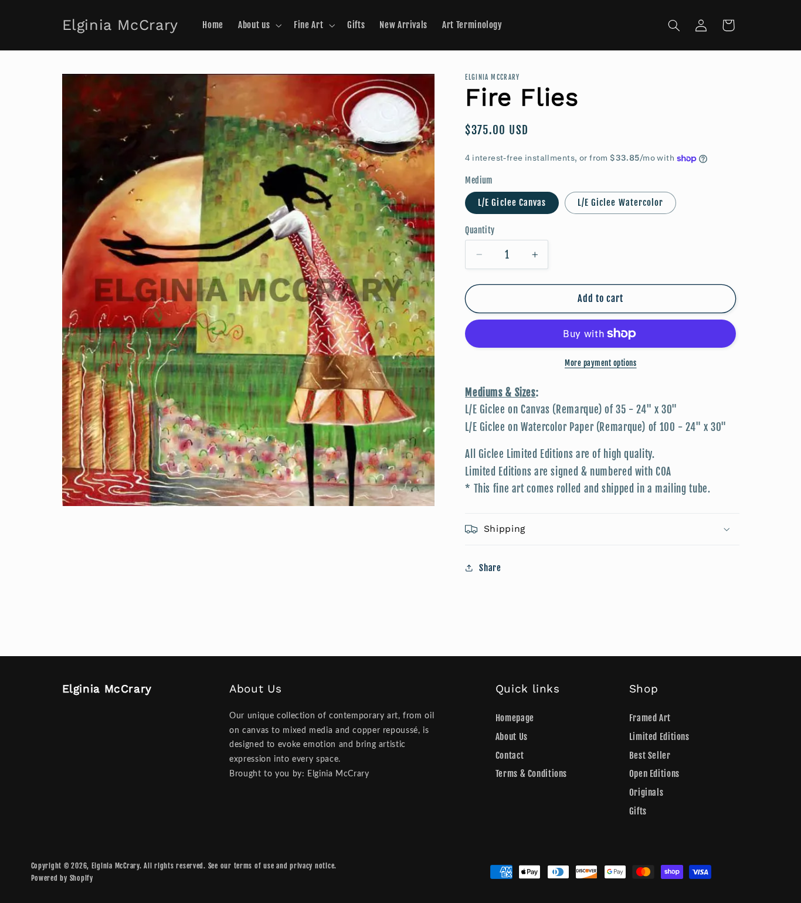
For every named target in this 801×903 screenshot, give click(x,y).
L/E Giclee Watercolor (620, 202)
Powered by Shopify (62, 878)
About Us (511, 736)
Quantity (479, 230)
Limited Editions (659, 736)
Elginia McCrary (115, 865)
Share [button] (490, 567)
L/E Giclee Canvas (512, 202)
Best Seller (650, 755)
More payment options (601, 363)
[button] (259, 25)
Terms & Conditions (531, 774)
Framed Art (650, 718)
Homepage (514, 718)
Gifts (638, 811)
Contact (509, 755)
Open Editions (654, 774)
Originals (646, 792)
